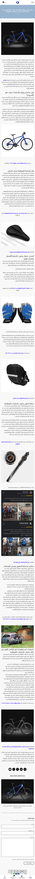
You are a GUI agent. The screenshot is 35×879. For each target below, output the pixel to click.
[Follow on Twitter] (22, 871)
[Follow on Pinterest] (12, 871)
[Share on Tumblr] (13, 769)
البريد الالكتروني (31, 830)
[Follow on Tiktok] (9, 871)
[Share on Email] (10, 769)
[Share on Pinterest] (17, 769)
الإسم (32, 824)
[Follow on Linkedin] (15, 871)
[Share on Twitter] (21, 769)
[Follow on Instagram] (19, 871)
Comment (32, 837)
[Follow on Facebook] (25, 871)
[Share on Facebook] (25, 769)
